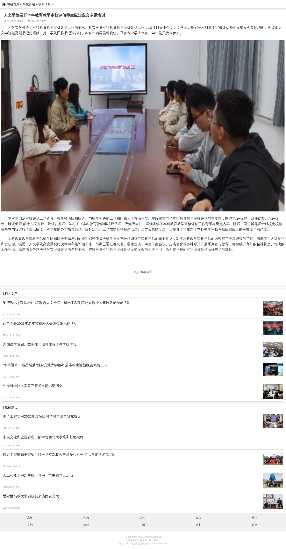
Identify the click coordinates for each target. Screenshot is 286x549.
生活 (142, 524)
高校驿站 (29, 4)
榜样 (254, 517)
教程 (86, 524)
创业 (198, 524)
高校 (30, 517)
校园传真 (44, 4)
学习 (86, 517)
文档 (30, 524)
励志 (198, 517)
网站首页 (13, 4)
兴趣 (254, 524)
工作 (142, 517)
